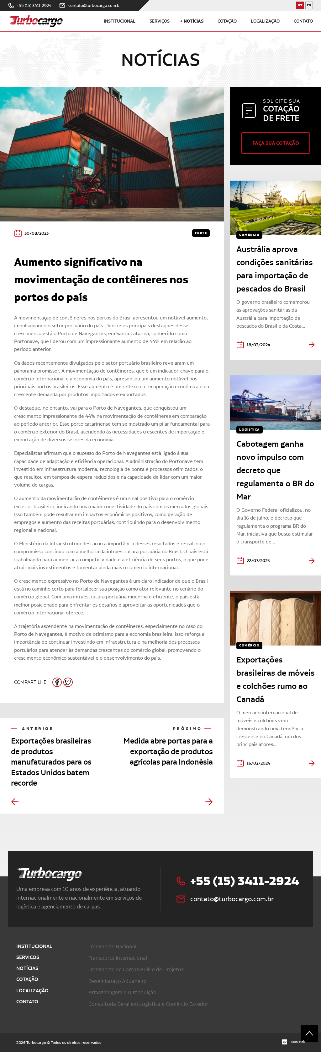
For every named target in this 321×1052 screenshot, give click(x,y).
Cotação (227, 21)
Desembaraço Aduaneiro (117, 981)
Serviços (160, 21)
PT (301, 6)
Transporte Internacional (117, 958)
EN (310, 6)
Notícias (193, 21)
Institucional (119, 21)
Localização (265, 21)
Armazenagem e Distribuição (122, 992)
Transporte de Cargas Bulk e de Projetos (136, 969)
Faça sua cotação (275, 143)
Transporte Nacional (112, 946)
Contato (303, 21)
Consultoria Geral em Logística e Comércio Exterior (148, 1004)
